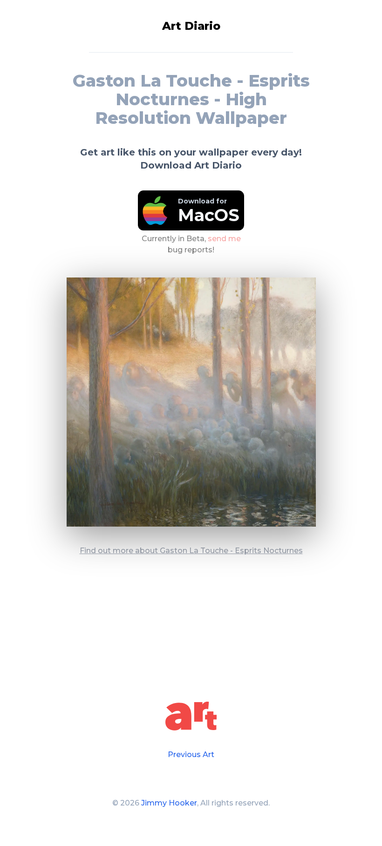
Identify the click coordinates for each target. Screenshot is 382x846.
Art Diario (191, 26)
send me (224, 238)
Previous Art (191, 754)
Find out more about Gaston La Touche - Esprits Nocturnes (191, 550)
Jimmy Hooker (169, 803)
